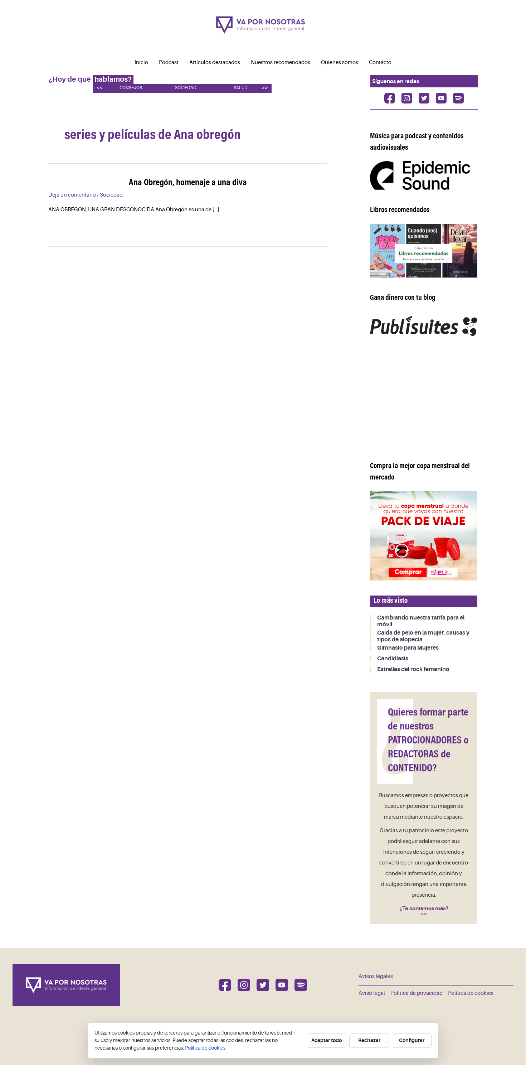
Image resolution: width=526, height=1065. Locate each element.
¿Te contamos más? (423, 908)
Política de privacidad (416, 993)
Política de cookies (470, 993)
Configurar (411, 1040)
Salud (241, 88)
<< (99, 87)
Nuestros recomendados (280, 62)
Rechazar (369, 1040)
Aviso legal (372, 993)
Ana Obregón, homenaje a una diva (188, 183)
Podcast (169, 62)
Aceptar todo (326, 1040)
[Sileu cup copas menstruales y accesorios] (423, 535)
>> (265, 87)
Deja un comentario (72, 195)
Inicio (141, 62)
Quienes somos (339, 62)
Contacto (380, 62)
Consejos (131, 88)
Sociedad (185, 88)
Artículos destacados (214, 62)
